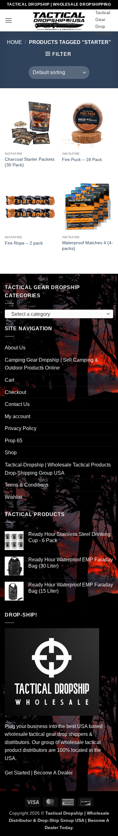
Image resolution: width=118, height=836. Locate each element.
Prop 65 (13, 440)
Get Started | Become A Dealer (39, 772)
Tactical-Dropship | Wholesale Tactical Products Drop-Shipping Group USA (58, 469)
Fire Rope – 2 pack (24, 243)
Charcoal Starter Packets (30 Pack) (29, 162)
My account (17, 416)
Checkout (15, 392)
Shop (11, 452)
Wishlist (13, 497)
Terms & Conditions (26, 485)
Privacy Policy (21, 428)
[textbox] (57, 314)
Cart (9, 380)
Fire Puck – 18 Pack (82, 159)
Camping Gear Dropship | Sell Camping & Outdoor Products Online (51, 364)
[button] (8, 20)
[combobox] (59, 314)
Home (14, 42)
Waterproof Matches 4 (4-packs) (87, 245)
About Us (15, 347)
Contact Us (17, 404)
